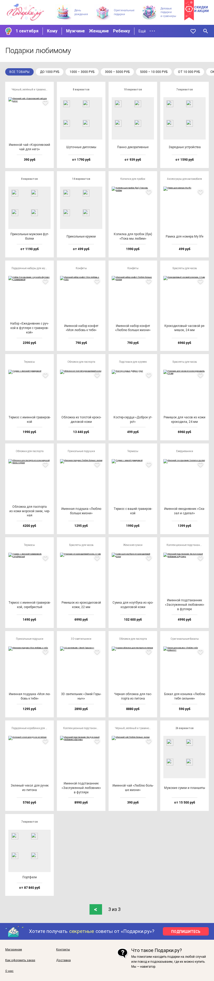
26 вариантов (184, 728)
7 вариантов (184, 89)
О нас (9, 971)
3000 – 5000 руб (117, 72)
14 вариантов (81, 178)
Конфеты (81, 268)
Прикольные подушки (81, 451)
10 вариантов (133, 89)
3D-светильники (81, 638)
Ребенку (121, 30)
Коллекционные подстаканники (186, 545)
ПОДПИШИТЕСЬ (185, 932)
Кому (52, 30)
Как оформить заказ (20, 960)
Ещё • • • (147, 31)
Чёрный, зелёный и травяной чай (31, 89)
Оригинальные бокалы (184, 638)
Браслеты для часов (185, 268)
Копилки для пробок (132, 178)
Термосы (29, 361)
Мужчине (75, 30)
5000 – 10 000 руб (154, 72)
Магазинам (13, 949)
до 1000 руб (49, 72)
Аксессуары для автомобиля (184, 178)
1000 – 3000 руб (82, 72)
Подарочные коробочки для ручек (31, 728)
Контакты (63, 949)
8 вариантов (81, 89)
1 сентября (27, 30)
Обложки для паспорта (81, 361)
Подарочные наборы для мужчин (31, 268)
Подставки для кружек (133, 361)
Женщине (99, 30)
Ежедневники (184, 451)
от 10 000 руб (189, 72)
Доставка (63, 960)
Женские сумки (132, 545)
